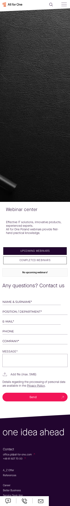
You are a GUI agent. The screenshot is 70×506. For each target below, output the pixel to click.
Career (6, 485)
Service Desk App (13, 495)
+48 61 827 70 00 (12, 458)
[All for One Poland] (17, 4)
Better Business (12, 490)
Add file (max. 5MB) (23, 374)
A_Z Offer (8, 470)
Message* (10, 351)
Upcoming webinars (35, 251)
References (9, 475)
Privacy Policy (36, 386)
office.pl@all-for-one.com (17, 454)
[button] (35, 374)
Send (33, 397)
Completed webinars (35, 260)
